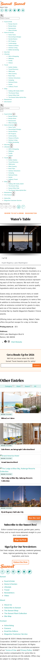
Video (6, 596)
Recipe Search (12, 24)
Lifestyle (7, 54)
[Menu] (1, 1)
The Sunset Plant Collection (15, 613)
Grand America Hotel (9, 462)
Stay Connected (5, 204)
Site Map (7, 616)
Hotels (10, 84)
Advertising (9, 625)
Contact (3, 621)
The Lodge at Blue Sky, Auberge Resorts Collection (16, 479)
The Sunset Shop (13, 93)
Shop (5, 88)
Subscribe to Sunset (12, 608)
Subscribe (7, 198)
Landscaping (12, 43)
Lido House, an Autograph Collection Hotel (18, 449)
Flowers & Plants (13, 45)
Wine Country (12, 73)
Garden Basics (12, 39)
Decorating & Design (14, 37)
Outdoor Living (12, 47)
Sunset (3, 577)
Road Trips (11, 75)
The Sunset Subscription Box (17, 97)
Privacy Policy (26, 650)
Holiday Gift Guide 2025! (16, 91)
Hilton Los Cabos (8, 418)
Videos (10, 63)
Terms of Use (11, 650)
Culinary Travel (13, 86)
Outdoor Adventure (14, 78)
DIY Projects (12, 41)
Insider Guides (12, 67)
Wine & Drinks (12, 30)
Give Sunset (8, 101)
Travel (6, 65)
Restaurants (12, 28)
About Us (8, 605)
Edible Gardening (13, 50)
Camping (11, 80)
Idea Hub (7, 52)
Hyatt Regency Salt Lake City (12, 512)
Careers (7, 628)
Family (10, 60)
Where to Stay (6, 414)
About (2, 600)
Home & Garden (9, 32)
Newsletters (8, 99)
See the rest (34, 518)
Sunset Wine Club (13, 95)
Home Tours (12, 34)
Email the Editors (11, 631)
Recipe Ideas (12, 26)
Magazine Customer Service (13, 200)
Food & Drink (8, 21)
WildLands (11, 71)
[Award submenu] (31, 385)
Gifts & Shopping (13, 56)
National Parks (12, 82)
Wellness (11, 58)
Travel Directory (13, 69)
